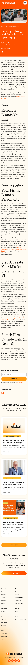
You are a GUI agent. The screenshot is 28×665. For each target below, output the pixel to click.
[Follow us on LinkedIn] (12, 660)
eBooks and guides (6, 619)
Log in (16, 611)
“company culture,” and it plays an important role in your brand (13, 249)
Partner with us (19, 603)
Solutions (3, 594)
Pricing (3, 603)
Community (18, 600)
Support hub (18, 614)
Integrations (4, 600)
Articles (3, 611)
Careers (17, 594)
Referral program (19, 597)
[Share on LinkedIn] (2, 52)
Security (3, 639)
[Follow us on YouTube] (15, 660)
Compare (3, 625)
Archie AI (3, 597)
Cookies (3, 642)
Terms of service (5, 633)
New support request (20, 619)
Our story (17, 591)
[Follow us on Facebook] (18, 660)
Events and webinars (6, 617)
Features (3, 591)
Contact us (18, 617)
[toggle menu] (25, 3)
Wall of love (4, 622)
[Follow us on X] (9, 660)
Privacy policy (4, 636)
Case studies (4, 614)
